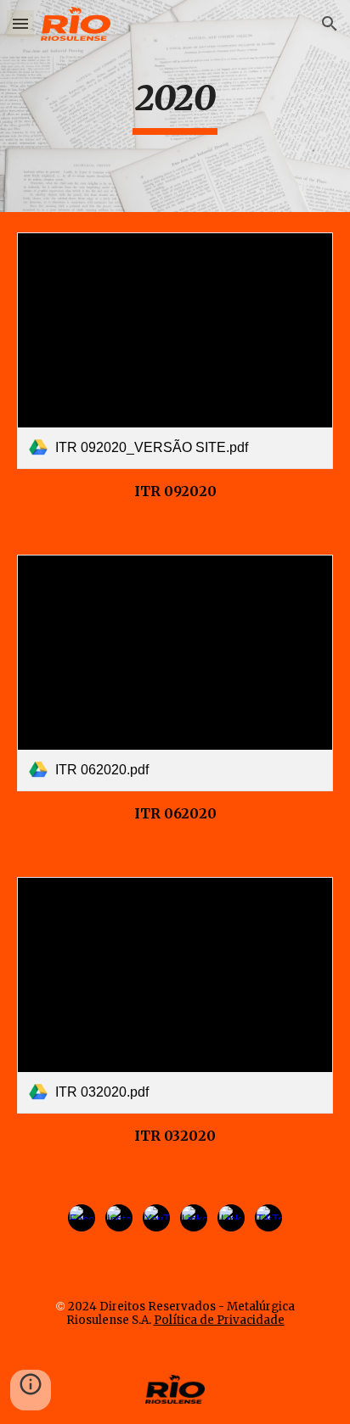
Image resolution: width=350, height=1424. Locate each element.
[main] (175, 106)
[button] (20, 23)
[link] (175, 350)
